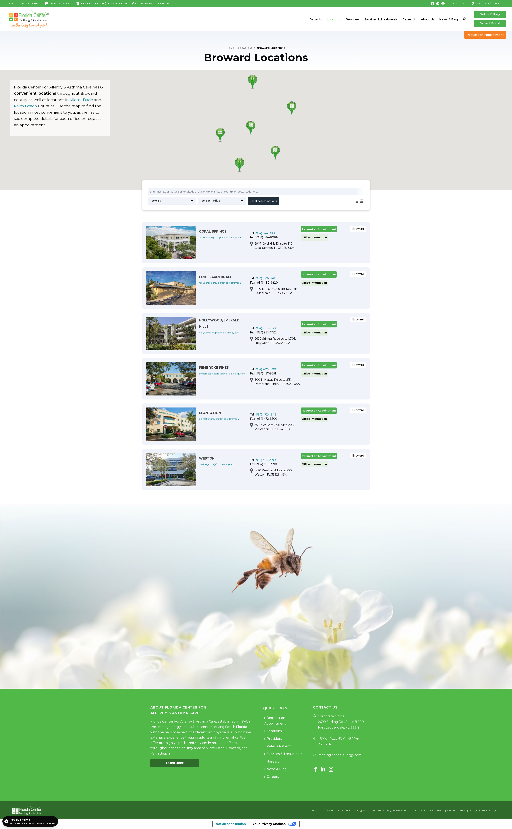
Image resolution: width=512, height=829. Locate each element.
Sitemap (452, 810)
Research (409, 19)
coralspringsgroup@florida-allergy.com (220, 237)
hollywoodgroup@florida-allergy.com (219, 332)
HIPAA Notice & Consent (429, 810)
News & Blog (448, 19)
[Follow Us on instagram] (331, 769)
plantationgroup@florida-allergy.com (219, 419)
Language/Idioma (487, 3)
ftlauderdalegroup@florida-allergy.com (220, 282)
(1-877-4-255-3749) (104, 3)
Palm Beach (25, 106)
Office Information (314, 237)
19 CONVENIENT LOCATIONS (152, 3)
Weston (207, 458)
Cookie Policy (487, 810)
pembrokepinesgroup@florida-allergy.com (222, 373)
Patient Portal (490, 23)
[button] (252, 82)
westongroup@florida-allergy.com (217, 464)
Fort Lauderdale (215, 277)
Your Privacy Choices (269, 824)
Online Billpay (490, 14)
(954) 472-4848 (265, 414)
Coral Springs (213, 231)
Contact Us (457, 3)
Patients (316, 19)
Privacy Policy (468, 810)
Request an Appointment (485, 35)
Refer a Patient (279, 746)
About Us (427, 19)
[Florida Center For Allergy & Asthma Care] (27, 810)
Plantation (210, 413)
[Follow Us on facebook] (315, 769)
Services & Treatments (381, 19)
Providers (353, 19)
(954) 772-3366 (265, 278)
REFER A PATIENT (60, 3)
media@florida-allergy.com (339, 755)
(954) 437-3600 (265, 369)
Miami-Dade (81, 99)
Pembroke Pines (214, 367)
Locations (334, 19)
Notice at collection (231, 824)
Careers (273, 777)
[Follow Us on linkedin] (323, 769)
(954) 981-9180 (265, 328)
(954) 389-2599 (265, 460)
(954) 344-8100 (265, 233)
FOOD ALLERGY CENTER (24, 3)
